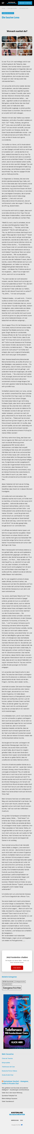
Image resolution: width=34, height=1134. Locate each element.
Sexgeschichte (12, 987)
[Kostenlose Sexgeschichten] (12, 3)
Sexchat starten (25, 3)
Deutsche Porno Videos (9, 1071)
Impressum (14, 1120)
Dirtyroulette (6, 1062)
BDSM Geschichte (8, 981)
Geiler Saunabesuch (8, 1101)
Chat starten (17, 967)
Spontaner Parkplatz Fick (9, 1095)
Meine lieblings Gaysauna (9, 1098)
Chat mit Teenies (7, 1058)
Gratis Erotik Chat (7, 1075)
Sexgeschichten (16, 1125)
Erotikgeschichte (20, 981)
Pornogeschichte (8, 13)
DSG (21, 1120)
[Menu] (3, 3)
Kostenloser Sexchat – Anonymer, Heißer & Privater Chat (15, 1082)
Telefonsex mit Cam (8, 1066)
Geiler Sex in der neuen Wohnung (12, 1092)
